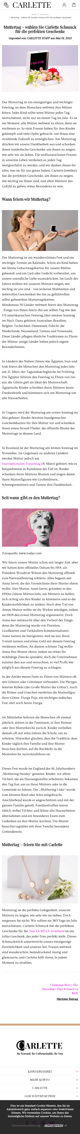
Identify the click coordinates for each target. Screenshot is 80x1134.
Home (34, 14)
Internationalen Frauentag (21, 463)
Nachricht (44, 14)
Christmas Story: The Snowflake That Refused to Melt (60, 989)
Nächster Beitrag (67, 999)
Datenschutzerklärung (26, 1125)
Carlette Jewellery (31, 5)
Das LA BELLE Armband (46, 931)
